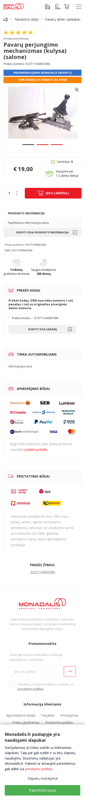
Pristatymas (69, 715)
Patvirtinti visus (42, 790)
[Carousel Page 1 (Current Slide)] (28, 144)
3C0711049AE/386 (42, 572)
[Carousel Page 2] (42, 144)
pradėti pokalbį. (36, 449)
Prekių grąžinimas (25, 722)
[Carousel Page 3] (57, 144)
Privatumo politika (59, 722)
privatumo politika (38, 769)
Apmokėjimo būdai (20, 715)
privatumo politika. (30, 689)
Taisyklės (48, 715)
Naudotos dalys (27, 19)
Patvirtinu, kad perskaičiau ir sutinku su (45, 686)
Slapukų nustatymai (43, 778)
